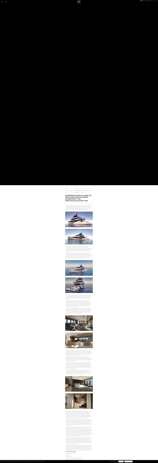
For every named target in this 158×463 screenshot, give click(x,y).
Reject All (121, 461)
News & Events (67, 191)
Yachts (6, 1)
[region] (79, 461)
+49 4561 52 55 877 (147, 0)
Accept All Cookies (128, 461)
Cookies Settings (114, 461)
